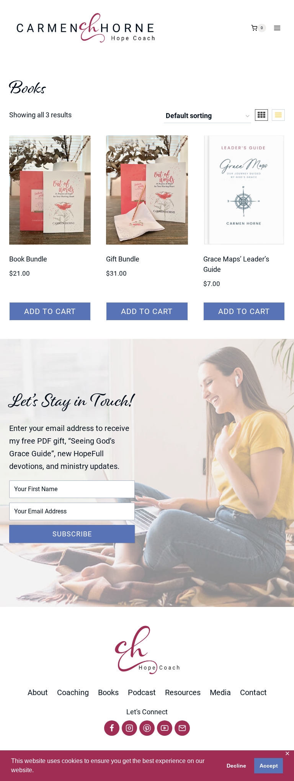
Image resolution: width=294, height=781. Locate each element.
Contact (253, 692)
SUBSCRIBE (72, 534)
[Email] (182, 728)
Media (220, 692)
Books (108, 692)
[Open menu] (277, 27)
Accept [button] (269, 766)
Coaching (73, 692)
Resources (183, 692)
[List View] (278, 115)
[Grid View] (261, 115)
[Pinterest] (147, 728)
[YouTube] (164, 728)
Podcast (142, 692)
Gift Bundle (122, 259)
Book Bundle (28, 259)
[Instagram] (129, 728)
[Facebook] (111, 728)
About (38, 692)
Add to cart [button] (50, 311)
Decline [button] (236, 766)
